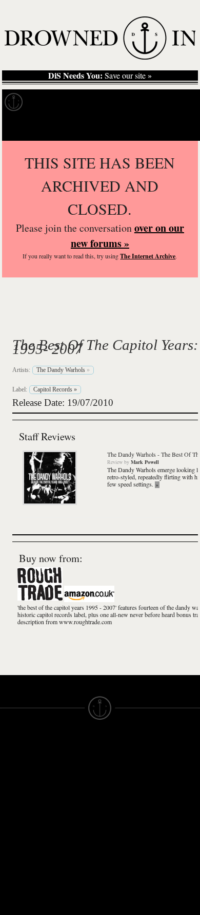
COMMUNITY (24, 875)
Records (51, 102)
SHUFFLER (70, 824)
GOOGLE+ (69, 796)
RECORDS (19, 811)
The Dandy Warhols (102, 320)
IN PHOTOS (21, 801)
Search (177, 127)
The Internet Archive (147, 256)
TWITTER (67, 815)
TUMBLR (66, 833)
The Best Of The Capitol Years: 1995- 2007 (105, 347)
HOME (12, 764)
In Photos (150, 102)
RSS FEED (69, 852)
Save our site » (100, 75)
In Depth (99, 102)
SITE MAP (18, 774)
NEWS (11, 783)
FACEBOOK (71, 805)
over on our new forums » (127, 235)
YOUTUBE (69, 842)
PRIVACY (116, 774)
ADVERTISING (126, 783)
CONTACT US (75, 746)
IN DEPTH (18, 792)
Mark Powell (145, 461)
